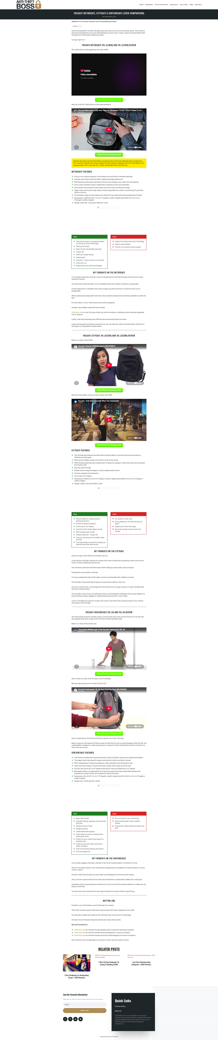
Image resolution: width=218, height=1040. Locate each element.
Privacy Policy (120, 1006)
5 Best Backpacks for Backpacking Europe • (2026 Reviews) (77, 976)
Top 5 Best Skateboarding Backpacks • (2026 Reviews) (141, 963)
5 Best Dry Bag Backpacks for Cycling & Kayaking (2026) (109, 963)
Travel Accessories (161, 4)
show (80, 26)
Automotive (174, 4)
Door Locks (184, 4)
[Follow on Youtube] (80, 1019)
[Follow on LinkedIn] (75, 1019)
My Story (198, 4)
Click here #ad (77, 312)
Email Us (118, 1011)
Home (141, 4)
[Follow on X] (70, 1019)
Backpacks (149, 4)
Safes (191, 4)
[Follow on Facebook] (65, 1019)
